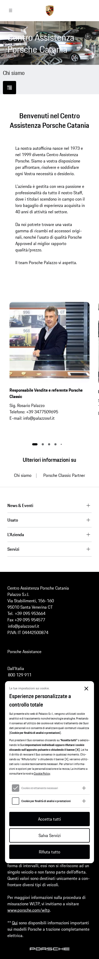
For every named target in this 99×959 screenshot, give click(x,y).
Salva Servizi (50, 835)
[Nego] (86, 688)
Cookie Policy (42, 773)
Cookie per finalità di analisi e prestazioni (46, 800)
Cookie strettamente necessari (39, 787)
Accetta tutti (49, 819)
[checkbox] (15, 788)
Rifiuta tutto (49, 852)
